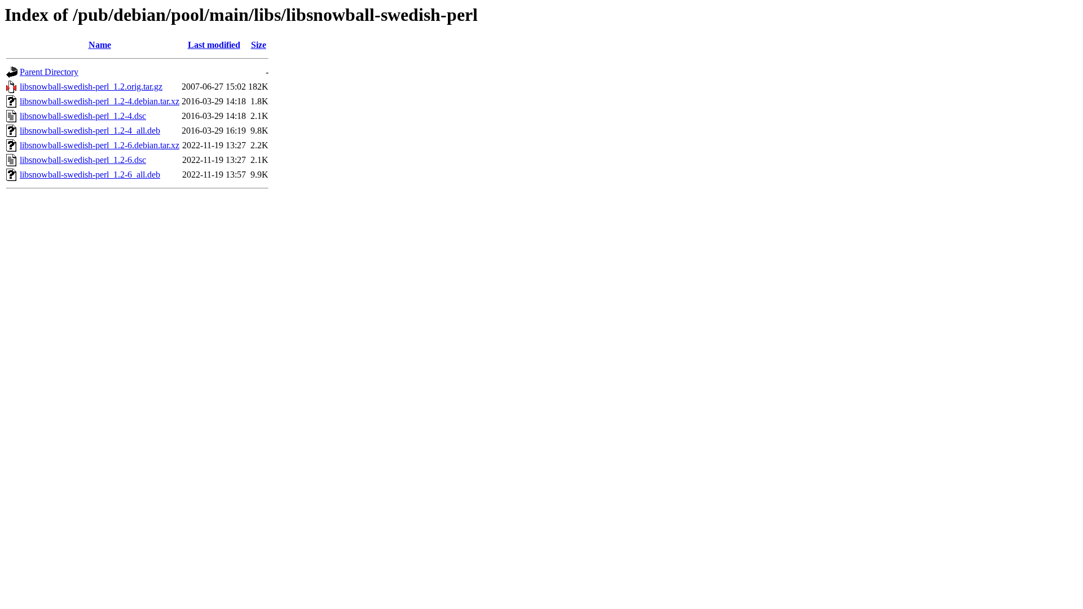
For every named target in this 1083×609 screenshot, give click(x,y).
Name (100, 45)
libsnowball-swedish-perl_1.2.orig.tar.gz (91, 86)
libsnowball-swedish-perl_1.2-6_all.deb (90, 174)
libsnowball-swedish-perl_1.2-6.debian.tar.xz (99, 145)
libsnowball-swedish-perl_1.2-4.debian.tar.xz (99, 101)
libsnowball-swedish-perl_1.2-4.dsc (83, 116)
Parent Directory (49, 72)
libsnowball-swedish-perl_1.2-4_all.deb (90, 130)
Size (258, 45)
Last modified (214, 45)
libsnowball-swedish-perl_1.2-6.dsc (83, 160)
